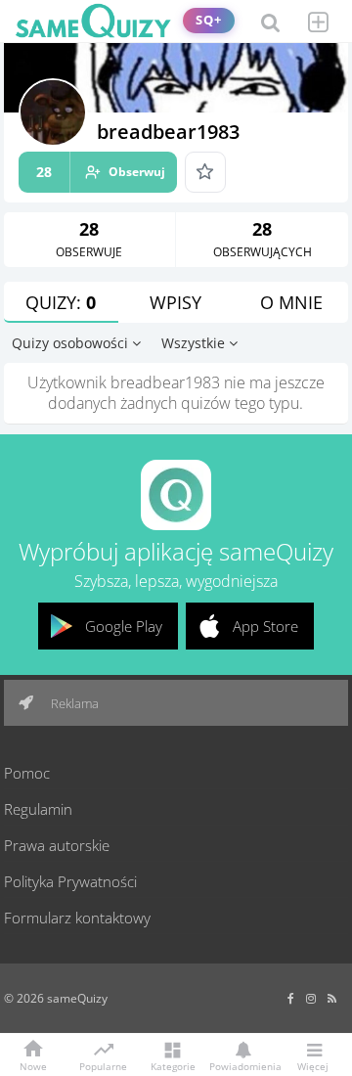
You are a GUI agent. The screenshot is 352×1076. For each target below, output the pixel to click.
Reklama (73, 703)
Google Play (123, 626)
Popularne (103, 1065)
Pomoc (27, 773)
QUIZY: (60, 302)
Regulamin (38, 809)
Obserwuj (100, 171)
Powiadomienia (242, 1065)
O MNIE (291, 302)
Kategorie (173, 1065)
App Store (265, 626)
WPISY (175, 302)
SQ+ (209, 20)
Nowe (33, 1065)
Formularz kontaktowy (77, 917)
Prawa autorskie (57, 845)
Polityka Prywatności (70, 881)
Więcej (313, 1065)
